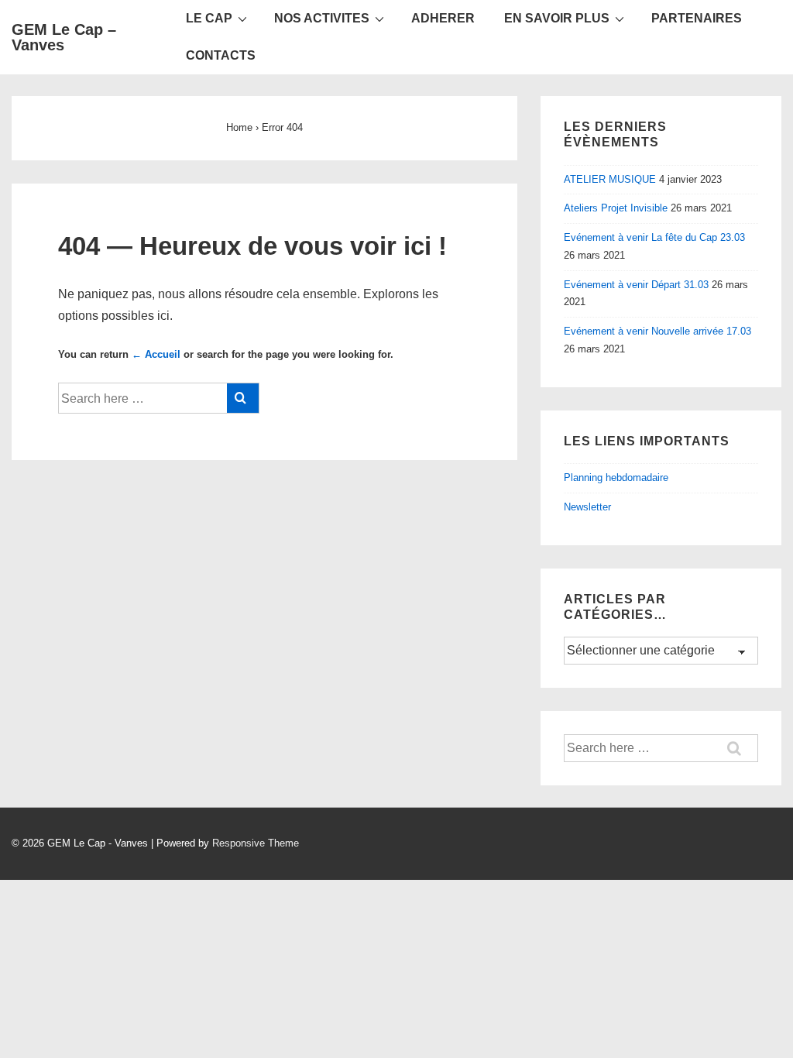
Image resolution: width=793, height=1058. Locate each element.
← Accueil (156, 354)
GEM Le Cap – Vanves (64, 37)
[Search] (243, 398)
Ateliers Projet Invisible (616, 208)
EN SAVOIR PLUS (556, 18)
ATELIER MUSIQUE (610, 179)
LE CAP (209, 18)
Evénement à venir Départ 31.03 (636, 284)
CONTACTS (221, 55)
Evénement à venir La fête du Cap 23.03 (654, 237)
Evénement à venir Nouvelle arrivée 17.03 (657, 331)
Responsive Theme (255, 843)
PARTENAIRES (696, 18)
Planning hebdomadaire (616, 477)
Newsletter (587, 507)
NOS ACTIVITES (321, 18)
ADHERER (443, 18)
